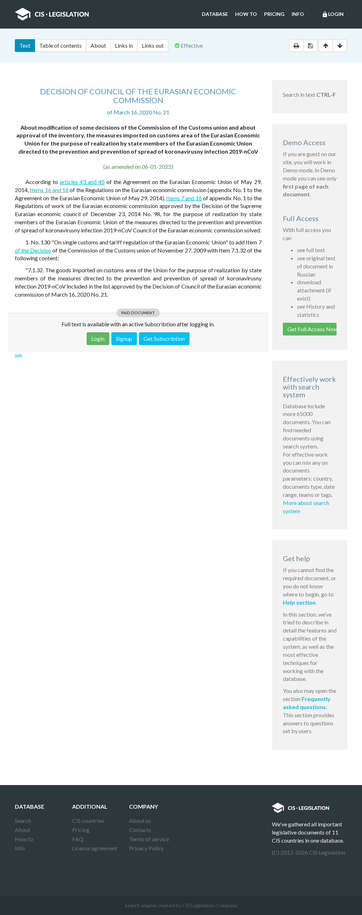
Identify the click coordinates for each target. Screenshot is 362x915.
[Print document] (296, 45)
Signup (124, 338)
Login (333, 14)
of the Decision (33, 250)
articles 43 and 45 (82, 181)
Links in (124, 45)
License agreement (94, 848)
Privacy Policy (146, 848)
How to (246, 14)
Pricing (274, 14)
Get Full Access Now (312, 329)
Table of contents (60, 45)
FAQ (77, 839)
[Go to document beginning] (326, 45)
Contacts (140, 829)
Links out (153, 45)
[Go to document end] (340, 45)
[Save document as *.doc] (310, 45)
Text (24, 45)
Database (215, 14)
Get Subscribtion (164, 338)
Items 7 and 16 (184, 198)
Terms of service (149, 839)
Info (298, 14)
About (98, 45)
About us (140, 820)
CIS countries (88, 820)
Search (23, 820)
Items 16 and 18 (49, 189)
